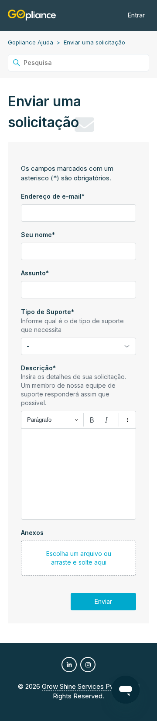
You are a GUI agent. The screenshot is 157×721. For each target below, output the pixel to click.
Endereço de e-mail (53, 196)
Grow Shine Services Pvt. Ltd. (86, 686)
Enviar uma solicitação (94, 42)
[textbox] (78, 474)
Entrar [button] (136, 15)
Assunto (35, 273)
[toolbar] (78, 419)
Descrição (38, 368)
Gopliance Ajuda (30, 42)
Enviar (103, 601)
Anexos (32, 532)
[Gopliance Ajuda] (32, 15)
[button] (78, 558)
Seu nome (38, 234)
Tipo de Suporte (47, 311)
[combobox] (78, 346)
